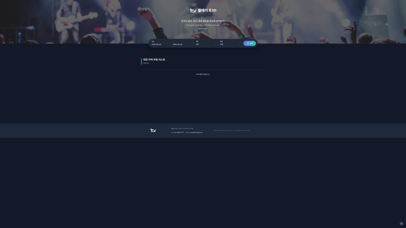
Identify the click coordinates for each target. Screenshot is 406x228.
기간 (153, 41)
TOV (230, 130)
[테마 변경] (401, 223)
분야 (221, 41)
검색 (251, 43)
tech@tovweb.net (196, 132)
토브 (172, 128)
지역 (197, 41)
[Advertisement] (203, 102)
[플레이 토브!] (153, 131)
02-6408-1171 (179, 132)
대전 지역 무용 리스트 (154, 59)
